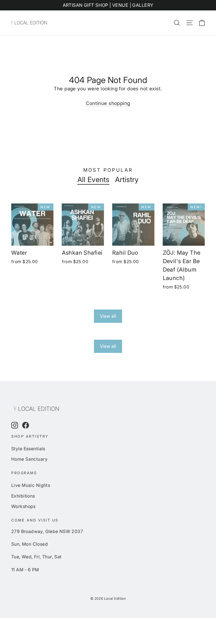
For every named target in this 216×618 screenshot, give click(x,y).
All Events (93, 179)
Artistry (127, 179)
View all (108, 316)
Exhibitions (23, 496)
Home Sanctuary (29, 459)
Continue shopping (108, 103)
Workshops (23, 506)
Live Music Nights (30, 485)
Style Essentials (28, 448)
